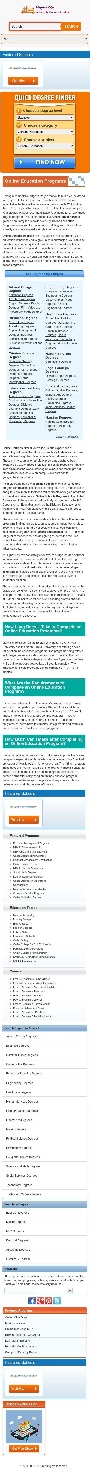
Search (71, 26)
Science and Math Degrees (23, 1166)
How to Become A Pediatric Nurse (32, 1016)
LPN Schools (20, 932)
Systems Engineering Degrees (58, 306)
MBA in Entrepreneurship (27, 847)
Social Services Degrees (21, 1175)
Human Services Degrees (22, 1101)
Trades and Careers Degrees (24, 1194)
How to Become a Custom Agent (31, 1004)
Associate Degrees (18, 1249)
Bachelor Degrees (17, 1212)
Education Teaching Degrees (24, 1073)
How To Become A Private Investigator (34, 983)
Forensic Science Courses (28, 948)
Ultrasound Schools (24, 936)
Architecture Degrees (22, 299)
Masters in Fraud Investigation (30, 889)
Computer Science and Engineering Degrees (59, 293)
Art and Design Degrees (21, 1036)
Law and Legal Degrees (60, 376)
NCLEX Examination (24, 961)
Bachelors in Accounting (20, 1346)
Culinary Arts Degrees (20, 1064)
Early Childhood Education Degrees (24, 412)
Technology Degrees (19, 1185)
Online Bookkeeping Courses (29, 855)
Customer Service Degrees (28, 893)
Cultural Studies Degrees (61, 390)
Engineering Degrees (19, 1083)
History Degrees (55, 398)
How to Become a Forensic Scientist (33, 987)
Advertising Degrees (21, 326)
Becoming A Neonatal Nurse (29, 1008)
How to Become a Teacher (28, 995)
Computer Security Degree (22, 1352)
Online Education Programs (45, 10)
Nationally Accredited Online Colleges (34, 957)
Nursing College (22, 919)
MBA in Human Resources (28, 868)
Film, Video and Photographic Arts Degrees (26, 309)
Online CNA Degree (17, 1317)
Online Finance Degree (26, 864)
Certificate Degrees (18, 1259)
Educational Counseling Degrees (22, 419)
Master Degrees (16, 1222)
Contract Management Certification (32, 860)
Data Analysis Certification (28, 876)
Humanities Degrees (58, 403)
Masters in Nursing (23, 915)
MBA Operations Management (30, 851)
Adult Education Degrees (24, 396)
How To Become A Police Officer (31, 979)
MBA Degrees (15, 1231)
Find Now (44, 163)
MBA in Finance (15, 1323)
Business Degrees (17, 1045)
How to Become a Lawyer (27, 999)
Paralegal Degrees (57, 380)
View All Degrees (67, 437)
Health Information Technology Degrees (60, 339)
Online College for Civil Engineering (32, 944)
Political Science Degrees (22, 1138)
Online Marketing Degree (27, 897)
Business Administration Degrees (23, 336)
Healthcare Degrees (19, 1092)
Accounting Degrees (21, 322)
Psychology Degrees (19, 1147)
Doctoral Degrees (17, 1240)
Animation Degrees (21, 295)
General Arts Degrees (59, 394)
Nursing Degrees (17, 1129)
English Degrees (19, 303)
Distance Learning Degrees (20, 406)
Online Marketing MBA (19, 1329)
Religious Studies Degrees (23, 1157)
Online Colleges (22, 940)
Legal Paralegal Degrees (22, 1110)
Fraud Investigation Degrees (22, 380)
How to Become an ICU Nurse (30, 1012)
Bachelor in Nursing (17, 1340)
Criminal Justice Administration (30, 952)
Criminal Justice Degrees (22, 1055)
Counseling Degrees (58, 361)
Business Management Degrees (31, 843)
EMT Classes (20, 923)
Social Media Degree (24, 872)
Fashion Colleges (23, 927)
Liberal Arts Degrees (19, 1120)
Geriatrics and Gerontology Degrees (60, 324)
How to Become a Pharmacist (29, 991)
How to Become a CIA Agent (23, 1335)
